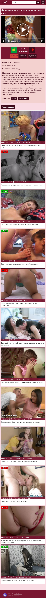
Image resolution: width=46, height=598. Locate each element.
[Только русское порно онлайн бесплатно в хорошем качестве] (3, 2)
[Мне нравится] (14, 50)
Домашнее (23, 98)
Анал (14, 98)
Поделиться (32, 56)
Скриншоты (23, 56)
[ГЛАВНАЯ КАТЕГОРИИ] (43, 2)
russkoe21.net (18, 594)
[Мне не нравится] (32, 50)
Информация (14, 56)
